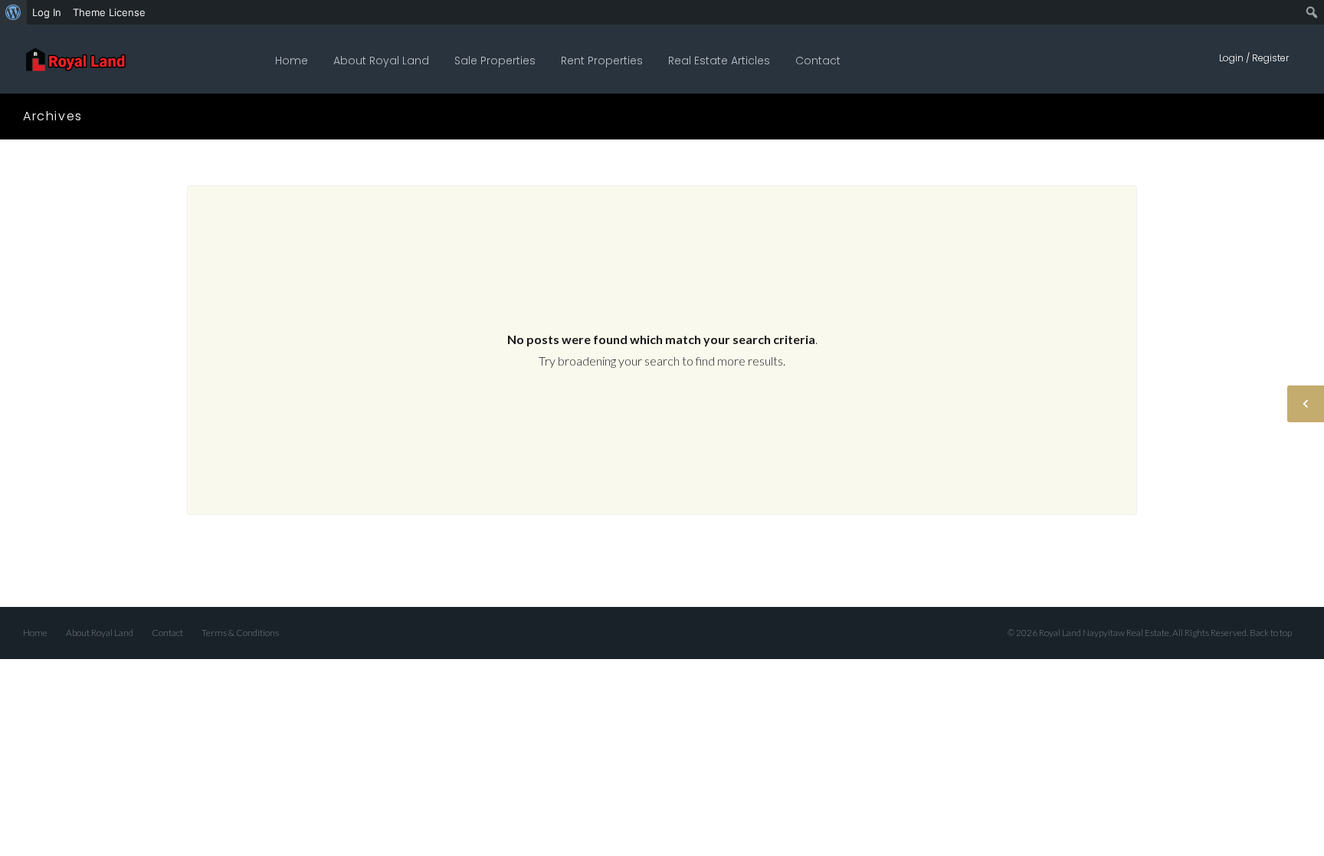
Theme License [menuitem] (109, 12)
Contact (818, 60)
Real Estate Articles (719, 60)
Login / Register (1254, 57)
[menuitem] (13, 12)
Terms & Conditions (240, 632)
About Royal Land (381, 60)
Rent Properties (602, 60)
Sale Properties (495, 60)
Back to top (1271, 632)
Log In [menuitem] (46, 12)
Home (291, 60)
